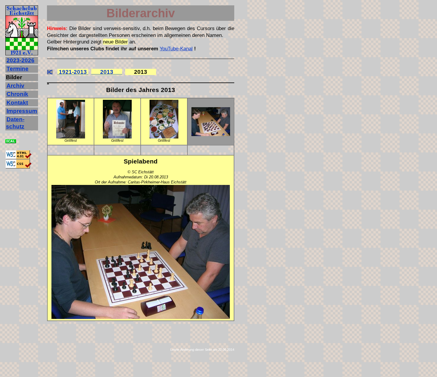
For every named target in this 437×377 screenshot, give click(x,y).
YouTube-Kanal (176, 49)
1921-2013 (72, 72)
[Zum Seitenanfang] (140, 86)
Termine (18, 69)
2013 (106, 72)
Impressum (22, 111)
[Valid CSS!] (18, 167)
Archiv (15, 85)
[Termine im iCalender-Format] (10, 141)
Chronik (17, 94)
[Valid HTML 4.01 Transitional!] (18, 158)
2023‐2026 (20, 60)
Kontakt (17, 102)
